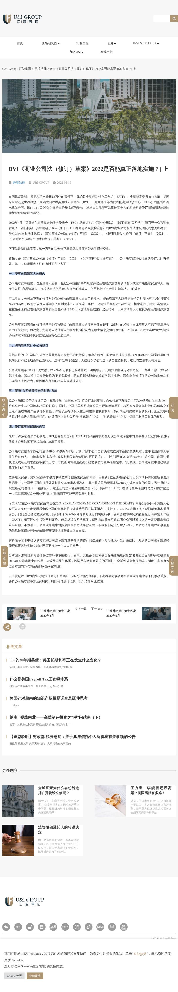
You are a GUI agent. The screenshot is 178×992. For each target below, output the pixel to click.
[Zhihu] (18, 927)
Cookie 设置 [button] (14, 975)
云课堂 (50, 64)
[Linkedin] (42, 927)
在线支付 (107, 52)
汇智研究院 (49, 43)
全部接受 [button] (35, 975)
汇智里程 (82, 43)
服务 (111, 43)
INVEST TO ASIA (145, 43)
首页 (20, 43)
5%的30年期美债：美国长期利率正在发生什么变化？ (55, 660)
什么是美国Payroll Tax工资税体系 (39, 679)
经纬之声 (51, 73)
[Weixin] (6, 927)
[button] (22, 626)
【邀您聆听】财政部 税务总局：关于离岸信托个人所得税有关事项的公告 (73, 736)
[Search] (174, 18)
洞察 (49, 54)
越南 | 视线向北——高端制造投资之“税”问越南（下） (56, 717)
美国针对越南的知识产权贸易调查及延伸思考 (49, 698)
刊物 (49, 83)
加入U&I (75, 52)
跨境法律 (19, 182)
